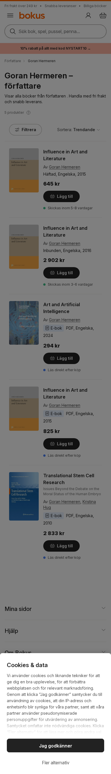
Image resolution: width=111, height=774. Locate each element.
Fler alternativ (55, 762)
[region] (55, 713)
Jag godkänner (55, 746)
